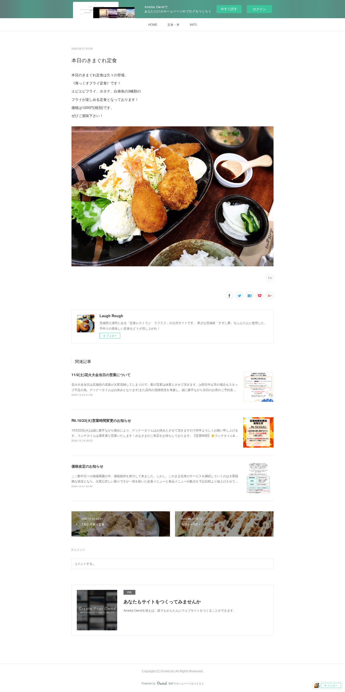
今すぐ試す (229, 8)
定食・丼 (173, 24)
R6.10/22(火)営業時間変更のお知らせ (101, 420)
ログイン (259, 9)
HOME (152, 24)
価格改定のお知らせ (87, 466)
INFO (193, 24)
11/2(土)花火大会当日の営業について (101, 374)
